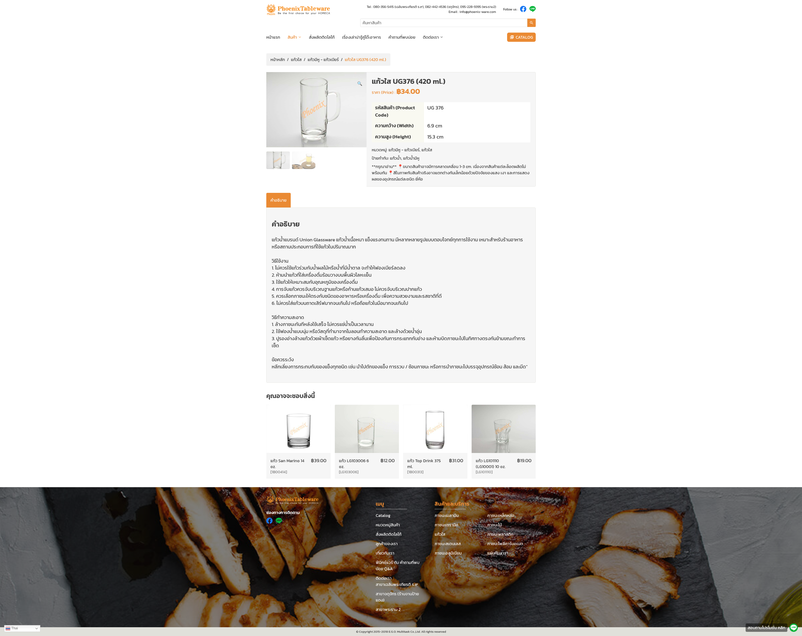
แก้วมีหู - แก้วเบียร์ (323, 59)
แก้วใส (296, 59)
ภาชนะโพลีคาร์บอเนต (505, 544)
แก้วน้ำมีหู (411, 158)
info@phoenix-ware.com (477, 11)
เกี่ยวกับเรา (385, 553)
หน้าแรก (273, 37)
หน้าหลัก (277, 59)
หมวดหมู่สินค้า (388, 525)
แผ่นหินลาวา (497, 553)
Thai (14, 628)
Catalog (383, 515)
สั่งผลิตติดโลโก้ (322, 37)
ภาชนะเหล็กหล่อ (500, 515)
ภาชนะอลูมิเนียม (448, 553)
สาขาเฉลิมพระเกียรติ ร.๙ (397, 584)
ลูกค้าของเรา (387, 544)
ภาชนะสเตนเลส (448, 544)
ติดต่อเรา (431, 37)
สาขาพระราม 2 (388, 609)
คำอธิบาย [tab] (278, 200)
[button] (359, 83)
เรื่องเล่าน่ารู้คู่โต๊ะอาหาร (361, 37)
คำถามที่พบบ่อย (401, 37)
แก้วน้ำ (395, 158)
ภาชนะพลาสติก (500, 534)
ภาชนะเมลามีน (447, 515)
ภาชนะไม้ (494, 525)
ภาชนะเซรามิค (446, 525)
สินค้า (292, 37)
